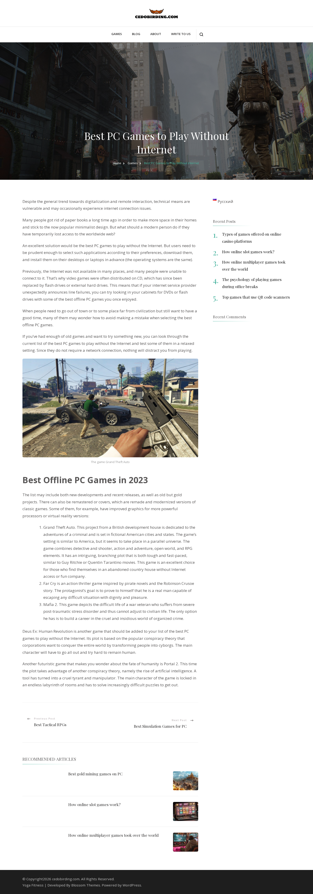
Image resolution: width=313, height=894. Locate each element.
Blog (136, 34)
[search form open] (201, 34)
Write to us (181, 34)
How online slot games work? (94, 804)
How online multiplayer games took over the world (113, 835)
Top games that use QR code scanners (256, 297)
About (155, 34)
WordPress (132, 885)
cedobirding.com (66, 879)
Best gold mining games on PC (95, 773)
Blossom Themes (85, 885)
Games (116, 34)
